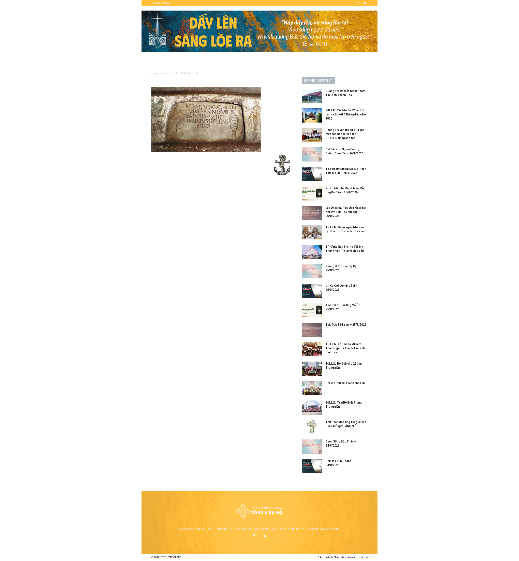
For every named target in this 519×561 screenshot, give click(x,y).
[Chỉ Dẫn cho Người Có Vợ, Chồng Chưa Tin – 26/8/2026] (312, 154)
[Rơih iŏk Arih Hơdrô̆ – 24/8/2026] (312, 466)
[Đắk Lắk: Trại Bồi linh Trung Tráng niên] (312, 408)
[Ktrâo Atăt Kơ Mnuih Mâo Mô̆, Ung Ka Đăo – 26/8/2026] (312, 193)
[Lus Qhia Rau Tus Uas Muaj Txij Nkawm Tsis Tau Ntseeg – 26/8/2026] (312, 213)
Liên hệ (364, 557)
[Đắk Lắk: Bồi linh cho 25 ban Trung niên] (312, 369)
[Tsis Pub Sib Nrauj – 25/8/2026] (312, 330)
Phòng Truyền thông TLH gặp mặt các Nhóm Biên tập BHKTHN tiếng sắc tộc (345, 134)
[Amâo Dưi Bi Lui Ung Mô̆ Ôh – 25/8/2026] (312, 310)
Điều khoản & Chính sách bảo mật (337, 557)
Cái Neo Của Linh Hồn (178, 73)
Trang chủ (157, 73)
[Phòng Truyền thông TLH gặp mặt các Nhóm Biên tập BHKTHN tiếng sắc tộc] (312, 135)
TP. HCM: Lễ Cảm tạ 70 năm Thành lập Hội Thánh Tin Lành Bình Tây (345, 348)
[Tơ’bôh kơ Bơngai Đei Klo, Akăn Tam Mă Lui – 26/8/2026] (312, 174)
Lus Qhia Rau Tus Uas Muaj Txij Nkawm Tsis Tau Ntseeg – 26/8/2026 (346, 212)
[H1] (206, 150)
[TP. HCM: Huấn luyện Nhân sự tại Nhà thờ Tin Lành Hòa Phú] (312, 232)
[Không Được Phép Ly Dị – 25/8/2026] (312, 271)
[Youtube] (365, 3)
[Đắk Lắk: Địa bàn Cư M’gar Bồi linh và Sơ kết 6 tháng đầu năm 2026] (312, 115)
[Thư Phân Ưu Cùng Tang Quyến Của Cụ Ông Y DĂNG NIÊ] (312, 427)
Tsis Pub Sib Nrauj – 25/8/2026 (346, 324)
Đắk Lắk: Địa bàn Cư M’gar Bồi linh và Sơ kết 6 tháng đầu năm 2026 (346, 114)
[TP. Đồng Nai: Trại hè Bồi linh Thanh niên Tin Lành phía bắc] (312, 252)
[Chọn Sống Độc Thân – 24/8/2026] (312, 446)
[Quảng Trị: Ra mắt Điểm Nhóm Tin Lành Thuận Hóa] (312, 96)
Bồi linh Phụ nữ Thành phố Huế (346, 383)
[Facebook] (358, 3)
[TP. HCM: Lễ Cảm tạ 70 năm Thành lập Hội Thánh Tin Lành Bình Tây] (312, 349)
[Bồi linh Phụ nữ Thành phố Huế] (312, 388)
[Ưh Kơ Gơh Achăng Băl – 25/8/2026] (312, 291)
